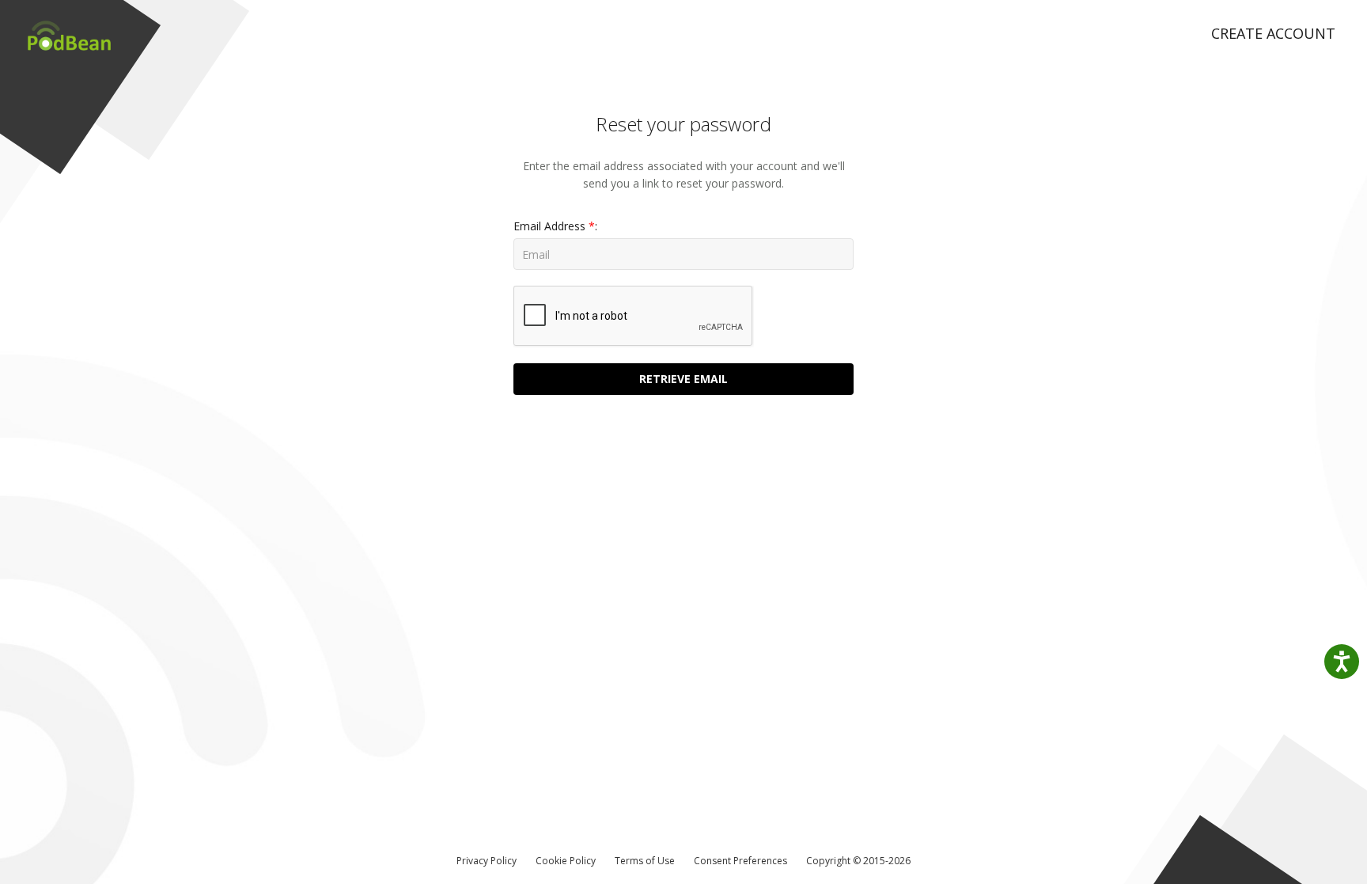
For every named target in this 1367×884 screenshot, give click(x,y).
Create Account (1273, 33)
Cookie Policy (566, 860)
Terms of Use (645, 860)
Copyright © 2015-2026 (858, 860)
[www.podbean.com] (63, 27)
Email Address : (555, 225)
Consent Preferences (740, 860)
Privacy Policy (486, 860)
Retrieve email (683, 378)
